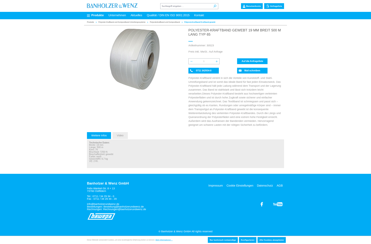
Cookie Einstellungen (240, 185)
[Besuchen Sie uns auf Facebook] (278, 204)
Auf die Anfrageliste (252, 61)
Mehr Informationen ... (164, 240)
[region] (135, 59)
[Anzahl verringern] (191, 61)
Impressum (215, 185)
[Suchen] (214, 6)
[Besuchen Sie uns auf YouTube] (262, 204)
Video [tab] (120, 135)
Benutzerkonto (253, 6)
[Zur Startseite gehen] (112, 5)
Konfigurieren (247, 240)
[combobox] (186, 6)
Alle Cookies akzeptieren (271, 240)
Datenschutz (265, 185)
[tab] (99, 135)
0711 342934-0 (203, 70)
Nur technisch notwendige (223, 240)
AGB (280, 185)
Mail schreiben (252, 70)
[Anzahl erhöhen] (217, 61)
